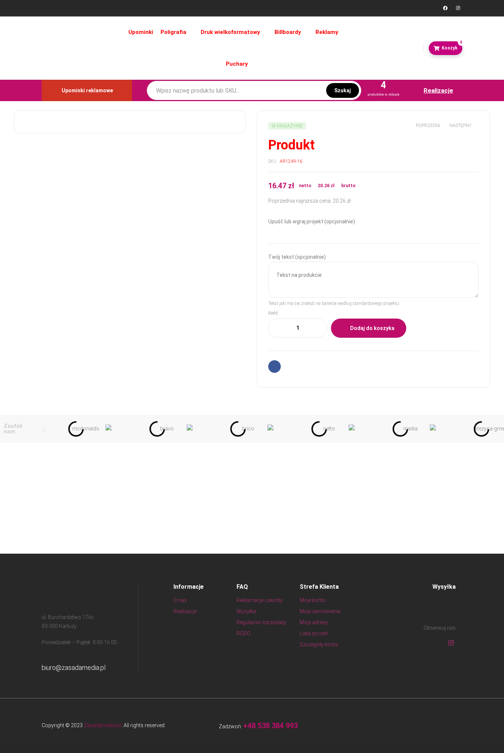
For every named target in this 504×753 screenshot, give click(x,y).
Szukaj (342, 90)
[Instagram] (457, 8)
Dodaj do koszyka (372, 328)
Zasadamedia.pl (102, 725)
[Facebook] (445, 8)
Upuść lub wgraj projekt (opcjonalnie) (311, 221)
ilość (273, 313)
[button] (43, 428)
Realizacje (438, 90)
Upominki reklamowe (87, 90)
